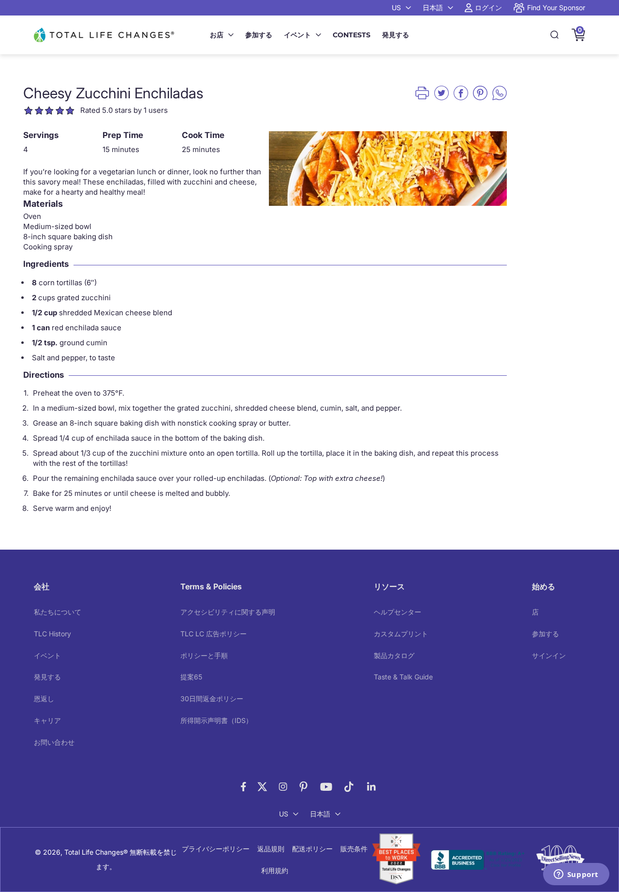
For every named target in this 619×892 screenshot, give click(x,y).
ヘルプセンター (397, 612)
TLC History (52, 634)
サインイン (549, 655)
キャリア (47, 720)
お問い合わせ (54, 742)
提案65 (191, 677)
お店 (216, 35)
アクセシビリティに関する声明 (227, 612)
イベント (297, 35)
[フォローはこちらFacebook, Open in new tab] (243, 786)
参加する (258, 35)
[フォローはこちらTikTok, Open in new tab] (348, 786)
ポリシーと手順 (204, 655)
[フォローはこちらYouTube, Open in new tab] (326, 786)
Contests (351, 35)
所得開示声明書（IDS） (216, 720)
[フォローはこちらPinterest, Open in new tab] (303, 786)
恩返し (44, 698)
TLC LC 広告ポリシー (213, 634)
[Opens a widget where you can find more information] (576, 875)
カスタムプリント (401, 634)
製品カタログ (394, 655)
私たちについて (57, 612)
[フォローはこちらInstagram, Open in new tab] (283, 786)
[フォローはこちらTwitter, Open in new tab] (262, 786)
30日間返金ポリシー (211, 698)
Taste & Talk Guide (403, 677)
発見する (395, 35)
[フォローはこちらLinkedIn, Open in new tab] (371, 786)
